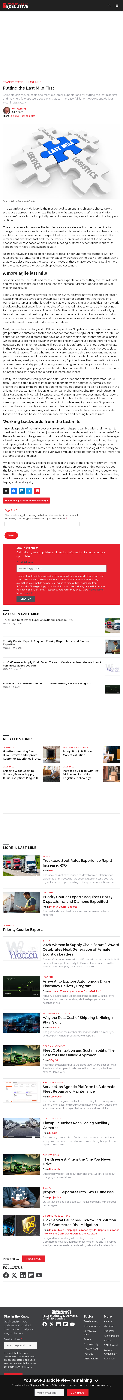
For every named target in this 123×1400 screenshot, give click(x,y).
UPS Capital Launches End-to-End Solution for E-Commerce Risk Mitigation (79, 1222)
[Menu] (117, 6)
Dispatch (54, 1169)
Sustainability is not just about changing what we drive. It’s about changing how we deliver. (79, 1175)
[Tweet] (29, 491)
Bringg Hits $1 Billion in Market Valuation (77, 753)
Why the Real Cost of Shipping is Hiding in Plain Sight (78, 1019)
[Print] (6, 491)
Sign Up (26, 598)
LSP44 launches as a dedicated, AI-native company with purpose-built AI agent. (80, 1203)
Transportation (14, 82)
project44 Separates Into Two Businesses (78, 1192)
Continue (77, 1392)
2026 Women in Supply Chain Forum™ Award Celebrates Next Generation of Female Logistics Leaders (52, 664)
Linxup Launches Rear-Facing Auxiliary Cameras (76, 1125)
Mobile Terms (96, 589)
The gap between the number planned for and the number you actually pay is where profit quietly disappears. (78, 1033)
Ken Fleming (19, 108)
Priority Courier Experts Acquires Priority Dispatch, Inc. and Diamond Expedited (47, 642)
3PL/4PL (47, 856)
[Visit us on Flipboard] (31, 1275)
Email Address (25, 562)
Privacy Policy (30, 593)
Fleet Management (54, 1046)
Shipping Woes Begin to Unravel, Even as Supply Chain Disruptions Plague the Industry (21, 774)
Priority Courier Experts (63, 906)
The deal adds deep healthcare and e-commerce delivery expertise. (76, 913)
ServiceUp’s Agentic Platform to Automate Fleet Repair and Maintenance (79, 1089)
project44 (55, 1197)
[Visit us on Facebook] (6, 1275)
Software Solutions (75, 747)
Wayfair (54, 1060)
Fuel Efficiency (51, 1155)
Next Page (33, 1258)
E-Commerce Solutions (56, 1013)
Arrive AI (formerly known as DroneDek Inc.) (75, 991)
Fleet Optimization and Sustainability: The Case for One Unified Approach (79, 1052)
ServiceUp (55, 1096)
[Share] (14, 491)
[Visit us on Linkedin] (23, 1275)
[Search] (109, 6)
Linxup (53, 1133)
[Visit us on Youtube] (39, 1275)
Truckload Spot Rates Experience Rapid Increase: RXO (38, 619)
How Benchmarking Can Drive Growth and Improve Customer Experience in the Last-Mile (21, 755)
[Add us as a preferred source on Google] (37, 491)
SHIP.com (54, 1027)
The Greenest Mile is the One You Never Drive (77, 1161)
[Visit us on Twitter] (14, 1275)
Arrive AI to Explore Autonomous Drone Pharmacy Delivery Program (47, 683)
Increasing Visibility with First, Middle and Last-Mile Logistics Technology (81, 774)
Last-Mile (34, 82)
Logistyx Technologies (22, 115)
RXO (51, 870)
